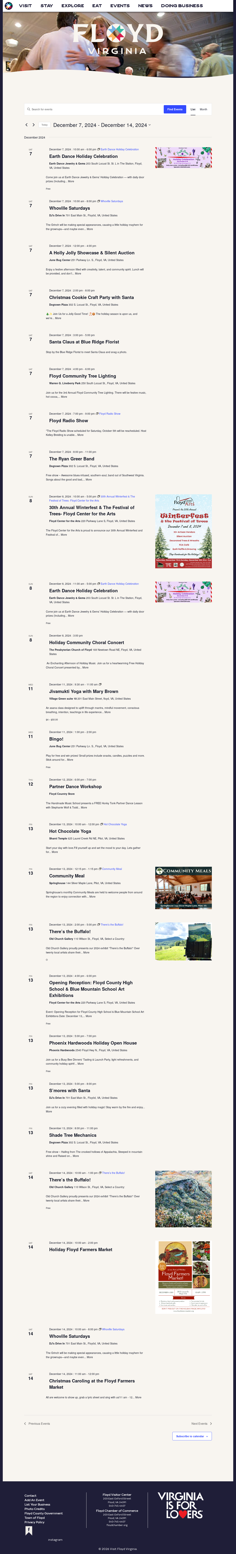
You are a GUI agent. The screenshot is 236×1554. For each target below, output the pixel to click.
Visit (25, 5)
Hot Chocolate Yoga (70, 831)
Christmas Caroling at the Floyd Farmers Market (92, 1383)
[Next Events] (33, 125)
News (145, 5)
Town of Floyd (35, 1517)
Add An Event (34, 1500)
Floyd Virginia (118, 39)
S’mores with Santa (69, 1090)
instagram (55, 1539)
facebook (29, 1530)
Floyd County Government (44, 1513)
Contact (31, 1495)
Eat (97, 5)
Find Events (175, 109)
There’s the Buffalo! (70, 931)
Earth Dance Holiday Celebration (83, 156)
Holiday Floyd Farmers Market (80, 1249)
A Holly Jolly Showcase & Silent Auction (92, 252)
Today (44, 124)
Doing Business (182, 5)
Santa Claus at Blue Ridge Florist (84, 341)
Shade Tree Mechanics (72, 1135)
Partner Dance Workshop (75, 786)
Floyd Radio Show (68, 420)
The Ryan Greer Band (71, 458)
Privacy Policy (34, 1522)
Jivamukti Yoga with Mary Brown (83, 691)
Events (120, 5)
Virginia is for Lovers (181, 1505)
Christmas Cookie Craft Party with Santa (91, 297)
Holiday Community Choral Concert (86, 642)
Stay (46, 5)
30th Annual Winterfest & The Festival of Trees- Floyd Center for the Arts (91, 510)
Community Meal (67, 875)
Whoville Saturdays (69, 208)
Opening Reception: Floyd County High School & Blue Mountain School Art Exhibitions (91, 988)
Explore (73, 5)
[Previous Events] (26, 125)
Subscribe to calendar (190, 1436)
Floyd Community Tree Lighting (82, 376)
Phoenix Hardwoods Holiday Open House (93, 1043)
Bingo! (56, 739)
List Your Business (37, 1504)
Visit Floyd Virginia (9, 6)
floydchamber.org (117, 1525)
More (71, 181)
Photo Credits (35, 1509)
